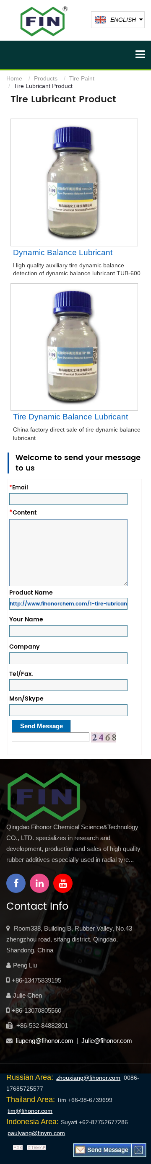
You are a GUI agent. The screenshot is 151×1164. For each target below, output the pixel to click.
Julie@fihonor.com (106, 1040)
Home (14, 78)
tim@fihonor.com (30, 1110)
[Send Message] (102, 1149)
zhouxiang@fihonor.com (88, 1077)
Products (45, 78)
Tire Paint (81, 78)
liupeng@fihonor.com (44, 1040)
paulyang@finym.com (36, 1133)
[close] (138, 1149)
